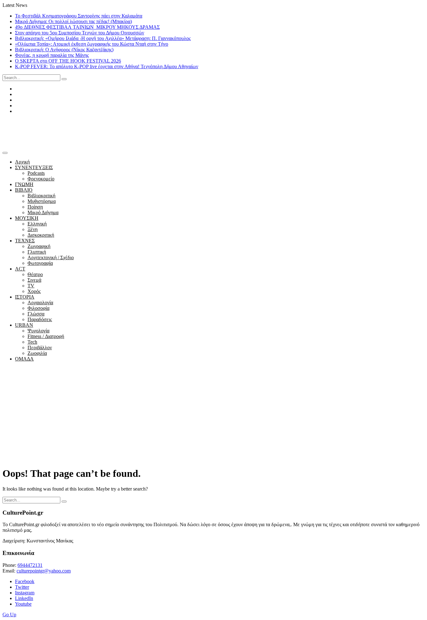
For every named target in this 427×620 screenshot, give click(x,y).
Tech (32, 342)
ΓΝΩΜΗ (24, 184)
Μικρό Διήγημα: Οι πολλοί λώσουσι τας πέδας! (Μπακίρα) (73, 21)
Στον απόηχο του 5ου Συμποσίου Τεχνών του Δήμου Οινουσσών (79, 32)
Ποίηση (35, 206)
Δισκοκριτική (41, 235)
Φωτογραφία (40, 263)
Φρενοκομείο (41, 178)
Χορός (34, 291)
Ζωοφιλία (37, 353)
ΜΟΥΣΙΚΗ (26, 218)
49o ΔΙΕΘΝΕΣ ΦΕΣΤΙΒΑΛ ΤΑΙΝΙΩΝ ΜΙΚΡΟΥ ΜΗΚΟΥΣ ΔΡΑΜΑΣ (87, 27)
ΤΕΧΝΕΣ (25, 240)
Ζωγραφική (39, 246)
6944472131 (30, 565)
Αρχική (22, 161)
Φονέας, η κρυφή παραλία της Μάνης (52, 55)
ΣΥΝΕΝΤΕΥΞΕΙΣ (34, 167)
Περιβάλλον (40, 347)
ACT (20, 268)
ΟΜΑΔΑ (24, 358)
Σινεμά (34, 280)
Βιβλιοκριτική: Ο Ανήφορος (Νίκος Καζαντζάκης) (64, 49)
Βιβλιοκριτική (41, 195)
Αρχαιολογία (40, 302)
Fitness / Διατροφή (46, 336)
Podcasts (36, 173)
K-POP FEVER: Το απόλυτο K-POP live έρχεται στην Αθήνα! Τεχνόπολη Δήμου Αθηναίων (106, 66)
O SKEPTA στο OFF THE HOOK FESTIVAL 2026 (68, 60)
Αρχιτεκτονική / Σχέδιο (51, 257)
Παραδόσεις (40, 319)
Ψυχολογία (38, 330)
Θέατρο (35, 274)
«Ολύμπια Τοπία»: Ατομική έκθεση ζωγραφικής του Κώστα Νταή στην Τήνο (91, 44)
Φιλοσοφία (38, 308)
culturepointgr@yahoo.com (44, 570)
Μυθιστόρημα (42, 201)
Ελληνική (37, 223)
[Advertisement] (213, 417)
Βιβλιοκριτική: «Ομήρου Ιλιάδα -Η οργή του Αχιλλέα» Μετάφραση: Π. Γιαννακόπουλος (103, 38)
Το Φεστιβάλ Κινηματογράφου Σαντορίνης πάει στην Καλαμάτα (78, 15)
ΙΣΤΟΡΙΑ (24, 297)
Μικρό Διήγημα (43, 212)
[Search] (64, 79)
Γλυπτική (37, 252)
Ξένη (33, 229)
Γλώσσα (36, 313)
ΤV (31, 285)
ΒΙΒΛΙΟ (24, 190)
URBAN (24, 325)
